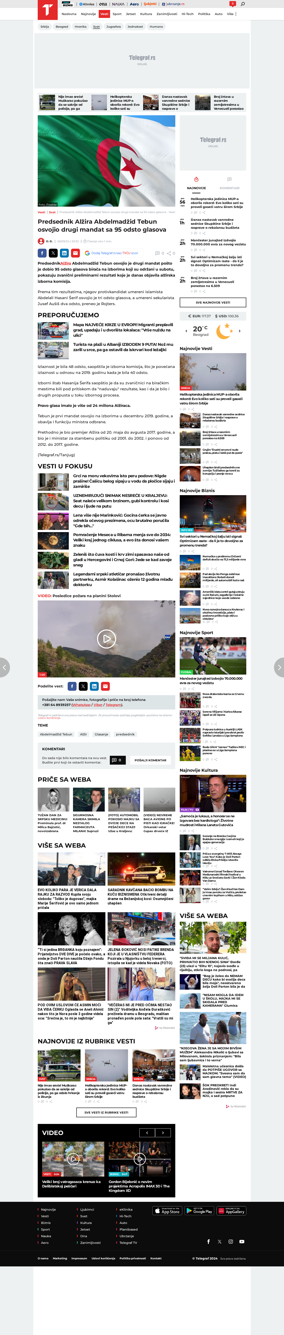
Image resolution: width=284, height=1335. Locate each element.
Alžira (65, 263)
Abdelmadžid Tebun (56, 734)
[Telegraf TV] (241, 1241)
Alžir (83, 734)
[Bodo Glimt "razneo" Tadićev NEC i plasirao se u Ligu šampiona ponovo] (190, 753)
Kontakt (156, 1258)
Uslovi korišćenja (49, 717)
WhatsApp (82, 705)
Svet (52, 212)
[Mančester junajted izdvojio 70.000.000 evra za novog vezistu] (213, 656)
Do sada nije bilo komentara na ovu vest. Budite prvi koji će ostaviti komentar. (74, 760)
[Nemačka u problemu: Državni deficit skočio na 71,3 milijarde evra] (190, 562)
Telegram (113, 705)
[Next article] (279, 667)
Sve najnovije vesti (213, 302)
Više (230, 14)
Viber (98, 705)
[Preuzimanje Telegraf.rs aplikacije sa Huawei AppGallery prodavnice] (231, 1210)
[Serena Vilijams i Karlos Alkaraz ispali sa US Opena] (190, 718)
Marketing (60, 1258)
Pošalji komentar (150, 760)
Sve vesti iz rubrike (106, 1112)
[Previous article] (5, 667)
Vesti (41, 212)
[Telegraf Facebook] (208, 1241)
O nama (43, 1258)
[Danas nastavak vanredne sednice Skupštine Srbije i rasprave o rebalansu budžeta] (151, 102)
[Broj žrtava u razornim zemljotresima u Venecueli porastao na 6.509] (203, 102)
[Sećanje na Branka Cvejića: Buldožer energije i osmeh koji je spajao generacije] (190, 842)
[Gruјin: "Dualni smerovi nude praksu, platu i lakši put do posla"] (190, 456)
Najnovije (196, 348)
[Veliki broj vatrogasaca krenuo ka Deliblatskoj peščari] (73, 1159)
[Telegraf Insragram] (230, 1241)
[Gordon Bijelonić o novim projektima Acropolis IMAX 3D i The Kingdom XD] (140, 1159)
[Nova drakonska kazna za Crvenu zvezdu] (190, 700)
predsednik (125, 734)
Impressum (79, 1258)
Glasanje (101, 734)
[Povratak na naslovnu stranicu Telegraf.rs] (48, 10)
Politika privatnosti (133, 1258)
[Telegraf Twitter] (219, 1241)
